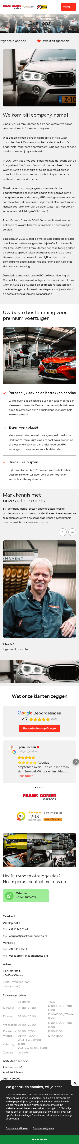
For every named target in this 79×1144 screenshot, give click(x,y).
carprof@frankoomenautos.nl (28, 936)
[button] (3, 762)
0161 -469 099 (11, 1079)
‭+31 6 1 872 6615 (26, 897)
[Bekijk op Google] (11, 749)
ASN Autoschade (15, 1061)
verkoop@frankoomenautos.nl (28, 956)
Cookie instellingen (17, 1128)
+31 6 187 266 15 (18, 949)
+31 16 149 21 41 (18, 929)
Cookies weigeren (43, 1128)
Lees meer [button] (25, 776)
